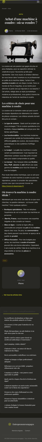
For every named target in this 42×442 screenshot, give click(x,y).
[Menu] (38, 1)
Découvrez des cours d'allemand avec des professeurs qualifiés (18, 393)
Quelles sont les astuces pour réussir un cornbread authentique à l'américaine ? (18, 339)
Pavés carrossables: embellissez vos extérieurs (20, 355)
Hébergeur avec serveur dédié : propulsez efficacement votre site (18, 367)
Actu (9, 8)
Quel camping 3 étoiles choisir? (15, 344)
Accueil (4, 8)
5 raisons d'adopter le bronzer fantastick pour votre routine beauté (19, 406)
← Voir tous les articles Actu (12, 295)
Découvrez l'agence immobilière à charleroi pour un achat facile (19, 400)
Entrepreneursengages (23, 424)
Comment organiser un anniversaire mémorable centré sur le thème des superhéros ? (21, 387)
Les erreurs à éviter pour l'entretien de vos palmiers (19, 326)
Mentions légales (17, 430)
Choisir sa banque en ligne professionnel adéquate (18, 360)
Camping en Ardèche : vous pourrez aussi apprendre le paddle (18, 374)
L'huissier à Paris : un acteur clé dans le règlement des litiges (17, 350)
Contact (27, 430)
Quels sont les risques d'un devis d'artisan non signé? (20, 380)
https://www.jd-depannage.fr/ (13, 186)
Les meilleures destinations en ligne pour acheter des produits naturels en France (18, 319)
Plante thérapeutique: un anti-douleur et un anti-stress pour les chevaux (19, 332)
